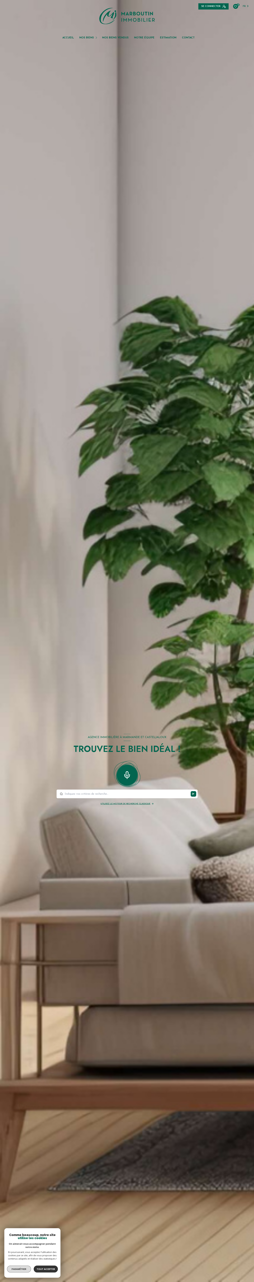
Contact (188, 38)
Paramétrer (19, 1269)
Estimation (168, 38)
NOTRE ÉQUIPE (144, 38)
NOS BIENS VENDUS (115, 38)
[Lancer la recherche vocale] (127, 774)
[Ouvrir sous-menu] (97, 37)
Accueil (68, 38)
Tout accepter (46, 1269)
